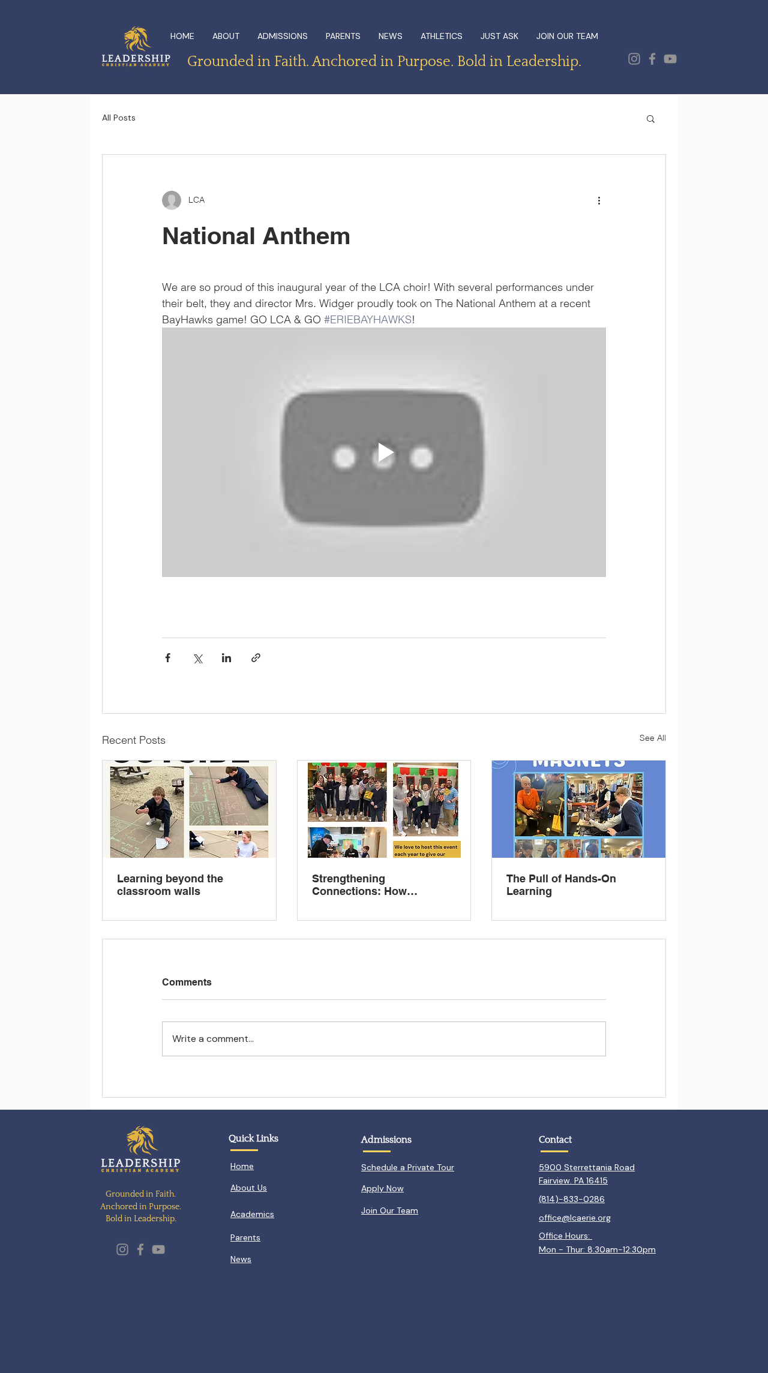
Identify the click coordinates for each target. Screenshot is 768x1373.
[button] (650, 118)
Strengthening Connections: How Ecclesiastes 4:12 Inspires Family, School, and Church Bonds (382, 884)
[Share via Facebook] (167, 657)
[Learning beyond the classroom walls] (189, 809)
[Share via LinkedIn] (226, 657)
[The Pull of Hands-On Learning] (578, 809)
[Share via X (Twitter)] (197, 657)
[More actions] (599, 200)
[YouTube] (670, 59)
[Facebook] (652, 59)
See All (653, 737)
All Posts (119, 117)
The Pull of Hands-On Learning (561, 884)
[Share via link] (256, 657)
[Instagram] (634, 59)
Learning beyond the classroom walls (170, 884)
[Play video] (384, 452)
